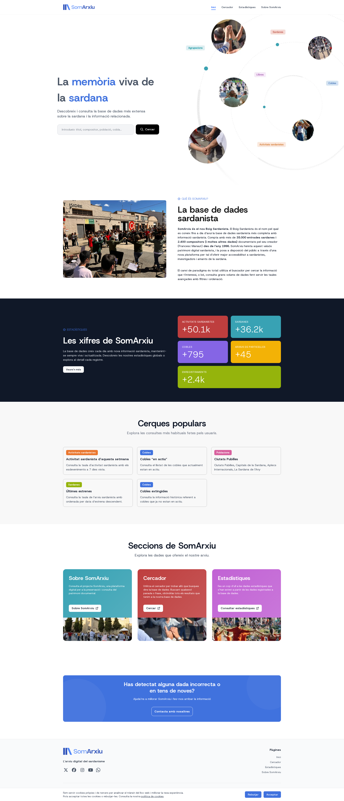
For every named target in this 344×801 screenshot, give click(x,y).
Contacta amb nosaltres (172, 711)
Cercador (227, 7)
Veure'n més (73, 369)
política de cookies (152, 796)
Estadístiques (247, 7)
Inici (213, 7)
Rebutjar (253, 794)
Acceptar (272, 794)
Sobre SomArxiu (271, 7)
